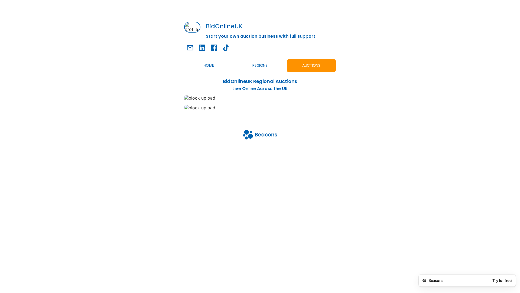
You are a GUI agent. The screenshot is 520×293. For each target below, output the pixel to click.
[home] (260, 135)
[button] (260, 107)
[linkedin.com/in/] (202, 48)
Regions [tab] (259, 65)
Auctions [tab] (311, 65)
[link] (260, 98)
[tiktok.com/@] (226, 48)
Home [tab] (209, 65)
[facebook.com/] (214, 48)
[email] (190, 48)
